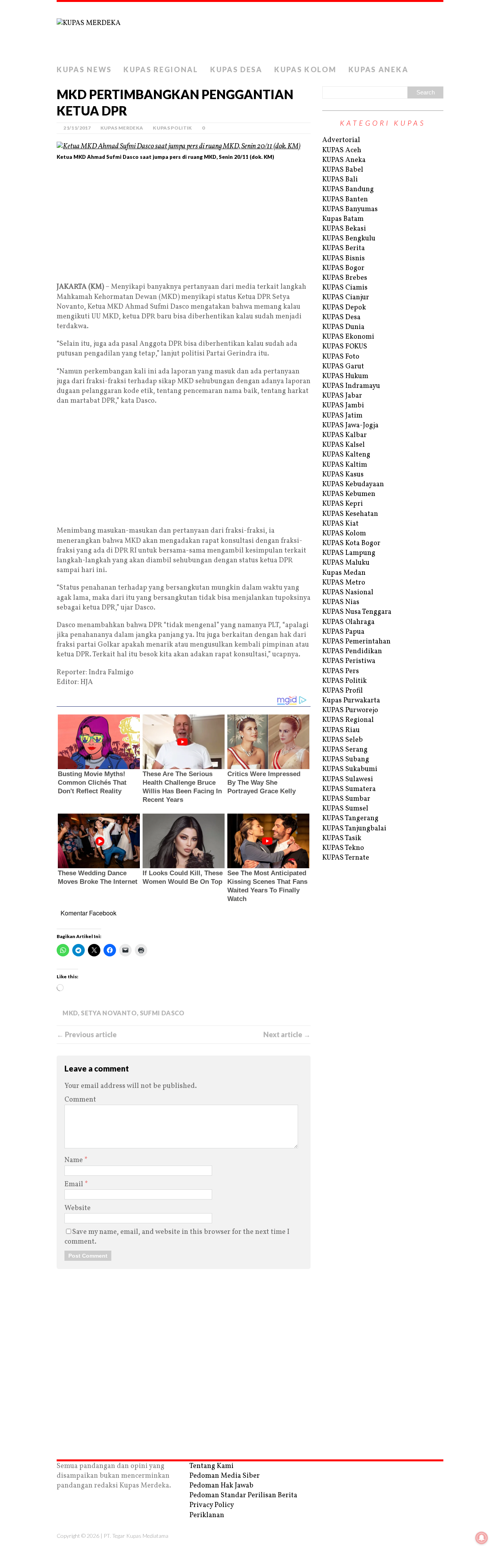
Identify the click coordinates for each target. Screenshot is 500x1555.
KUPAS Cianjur (345, 297)
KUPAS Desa (236, 69)
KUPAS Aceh (341, 150)
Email (74, 1184)
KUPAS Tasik (341, 838)
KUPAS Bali (340, 180)
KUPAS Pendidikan (352, 651)
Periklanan (206, 1515)
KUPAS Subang (345, 759)
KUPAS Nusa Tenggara (356, 612)
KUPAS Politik (172, 128)
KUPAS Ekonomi (348, 337)
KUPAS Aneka (378, 69)
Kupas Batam (343, 219)
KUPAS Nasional (347, 592)
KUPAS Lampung (348, 553)
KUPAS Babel (342, 170)
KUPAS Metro (343, 583)
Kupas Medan (344, 573)
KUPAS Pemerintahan (356, 642)
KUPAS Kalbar (344, 435)
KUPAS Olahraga (348, 622)
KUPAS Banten (345, 199)
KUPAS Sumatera (349, 789)
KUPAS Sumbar (346, 799)
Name (74, 1160)
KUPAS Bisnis (343, 258)
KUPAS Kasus (343, 475)
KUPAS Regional (160, 69)
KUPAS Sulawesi (347, 779)
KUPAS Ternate (345, 858)
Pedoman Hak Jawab (221, 1486)
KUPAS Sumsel (345, 809)
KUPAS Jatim (342, 416)
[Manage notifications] (481, 1538)
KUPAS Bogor (343, 268)
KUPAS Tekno (343, 848)
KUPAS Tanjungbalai (354, 828)
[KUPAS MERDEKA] (250, 31)
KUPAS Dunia (343, 327)
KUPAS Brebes (344, 278)
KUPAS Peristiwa (348, 661)
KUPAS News (84, 69)
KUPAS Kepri (342, 504)
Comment (80, 1100)
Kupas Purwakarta (351, 701)
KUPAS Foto (340, 357)
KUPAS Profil (342, 691)
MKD (70, 1013)
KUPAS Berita (343, 248)
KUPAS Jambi (343, 406)
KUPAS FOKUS (344, 347)
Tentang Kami (211, 1466)
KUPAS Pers (340, 671)
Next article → (287, 1034)
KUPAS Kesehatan (350, 514)
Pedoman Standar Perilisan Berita (243, 1495)
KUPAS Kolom (305, 69)
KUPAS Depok (344, 308)
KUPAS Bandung (348, 189)
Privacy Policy (211, 1505)
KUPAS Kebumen (348, 494)
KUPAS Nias (340, 602)
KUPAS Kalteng (346, 455)
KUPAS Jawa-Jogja (350, 425)
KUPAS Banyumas (350, 209)
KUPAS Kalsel (343, 445)
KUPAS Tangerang (350, 818)
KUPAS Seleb (342, 740)
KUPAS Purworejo (350, 710)
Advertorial (341, 140)
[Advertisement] (184, 224)
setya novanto (109, 1013)
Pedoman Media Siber (224, 1476)
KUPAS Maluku (346, 563)
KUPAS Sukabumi (349, 769)
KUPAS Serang (345, 750)
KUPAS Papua (343, 632)
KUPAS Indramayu (351, 386)
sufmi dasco (162, 1013)
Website (77, 1208)
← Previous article (87, 1034)
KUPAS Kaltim (344, 465)
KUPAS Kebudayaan (353, 484)
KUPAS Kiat (340, 524)
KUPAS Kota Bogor (351, 543)
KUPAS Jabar (342, 396)
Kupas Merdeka (121, 128)
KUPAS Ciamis (345, 288)
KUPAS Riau (341, 730)
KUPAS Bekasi (344, 229)
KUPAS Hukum (345, 376)
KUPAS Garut (343, 366)
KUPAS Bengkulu (348, 238)
